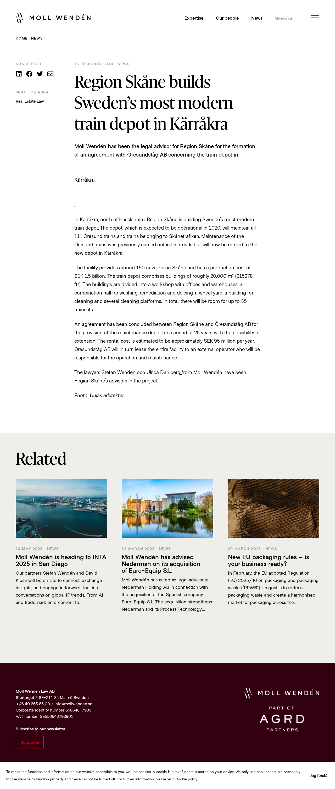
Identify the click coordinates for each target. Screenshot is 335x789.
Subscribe (29, 742)
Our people (227, 18)
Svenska (283, 18)
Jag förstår (319, 775)
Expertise (194, 18)
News (257, 18)
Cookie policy (186, 779)
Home (22, 38)
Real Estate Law (30, 100)
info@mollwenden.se (73, 703)
